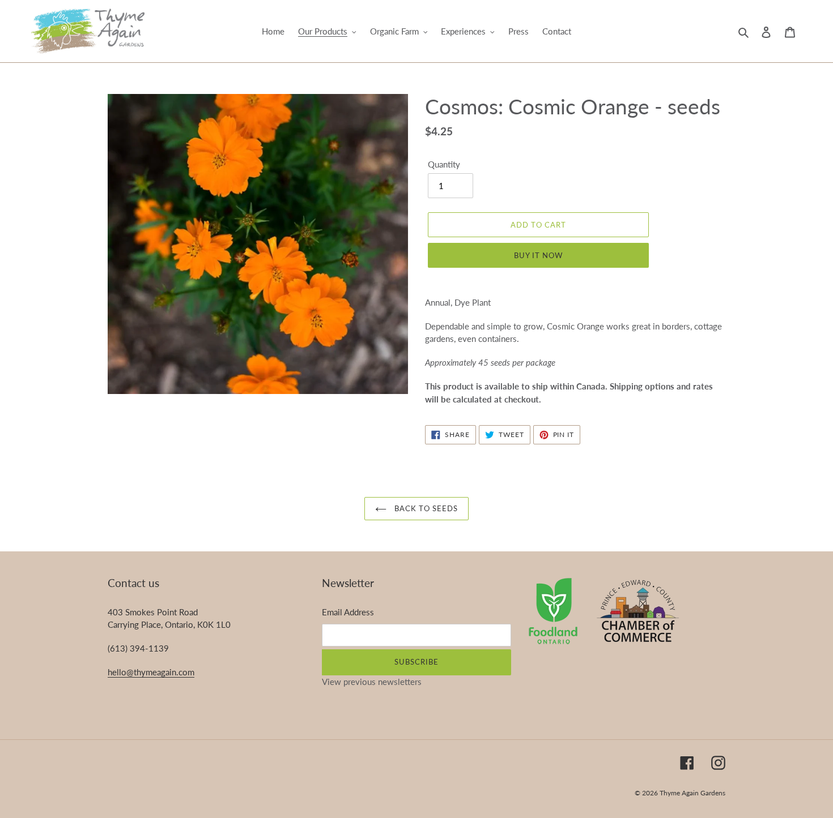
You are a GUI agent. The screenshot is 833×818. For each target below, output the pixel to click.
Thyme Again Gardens (692, 793)
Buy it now (538, 255)
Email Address (348, 612)
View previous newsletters (372, 681)
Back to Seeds (425, 508)
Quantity (444, 164)
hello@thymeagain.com (151, 672)
